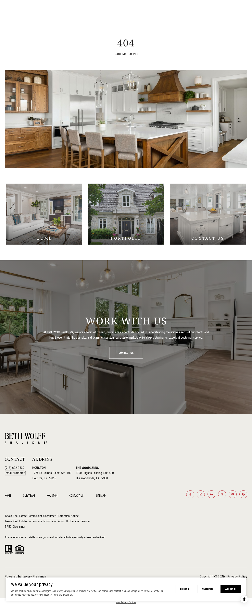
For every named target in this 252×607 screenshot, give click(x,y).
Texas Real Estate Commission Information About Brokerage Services (48, 521)
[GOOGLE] (243, 494)
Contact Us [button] (126, 352)
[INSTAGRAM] (201, 494)
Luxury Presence (34, 576)
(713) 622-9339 (14, 468)
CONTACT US (76, 495)
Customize (207, 589)
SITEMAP (100, 495)
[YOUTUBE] (233, 494)
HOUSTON (52, 495)
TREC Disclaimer (15, 526)
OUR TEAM (29, 495)
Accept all (230, 589)
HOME (8, 495)
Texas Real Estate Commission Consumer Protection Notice (42, 516)
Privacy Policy (237, 576)
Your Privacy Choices (126, 602)
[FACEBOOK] (190, 494)
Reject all (185, 589)
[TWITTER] (222, 494)
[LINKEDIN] (211, 494)
